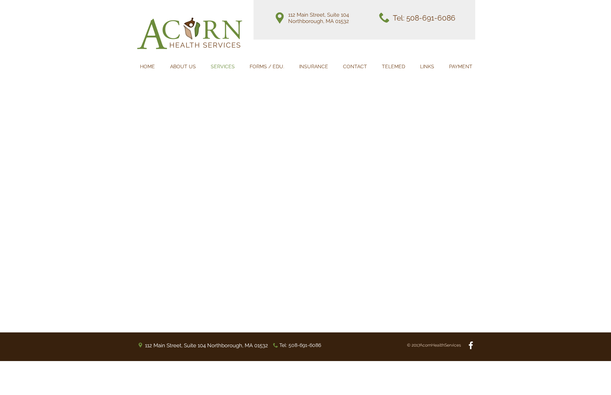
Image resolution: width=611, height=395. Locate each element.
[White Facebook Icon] (471, 345)
